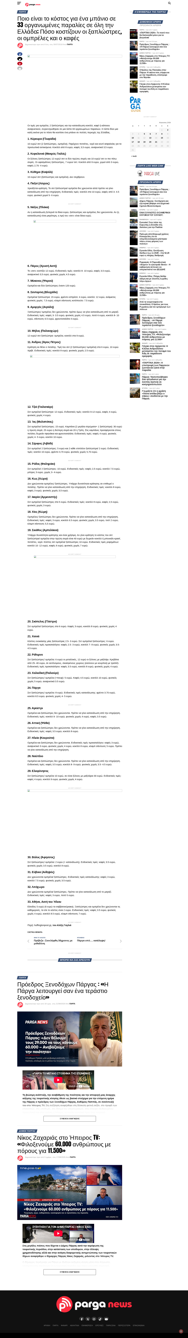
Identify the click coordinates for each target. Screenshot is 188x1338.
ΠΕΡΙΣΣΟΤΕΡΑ (124, 1325)
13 (150, 138)
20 (150, 142)
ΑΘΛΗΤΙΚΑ (74, 1325)
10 (133, 138)
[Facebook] (81, 1319)
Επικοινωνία (138, 1325)
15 (162, 138)
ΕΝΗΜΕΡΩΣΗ (87, 1325)
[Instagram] (94, 1319)
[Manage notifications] (181, 1331)
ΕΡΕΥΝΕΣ (99, 1325)
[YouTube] (106, 1319)
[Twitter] (87, 1319)
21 (156, 142)
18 (139, 142)
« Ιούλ (134, 156)
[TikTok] (100, 1319)
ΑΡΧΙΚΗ (47, 1325)
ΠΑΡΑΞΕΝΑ (110, 1325)
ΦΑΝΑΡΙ (64, 1325)
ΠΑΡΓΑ (70, 44)
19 (144, 142)
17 (133, 142)
